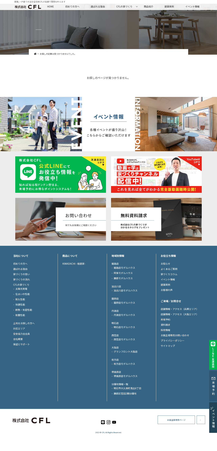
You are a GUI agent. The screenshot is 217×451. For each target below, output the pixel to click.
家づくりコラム (169, 274)
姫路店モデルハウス (124, 267)
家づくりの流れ (21, 279)
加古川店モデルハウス (125, 290)
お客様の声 (167, 290)
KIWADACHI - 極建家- (73, 263)
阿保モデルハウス (123, 273)
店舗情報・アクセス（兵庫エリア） (180, 309)
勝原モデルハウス (123, 278)
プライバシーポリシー (172, 340)
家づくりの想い (21, 274)
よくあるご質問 (169, 269)
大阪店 (115, 347)
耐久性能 (20, 299)
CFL (103, 432)
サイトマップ (168, 345)
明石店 (115, 323)
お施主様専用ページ (176, 419)
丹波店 (115, 310)
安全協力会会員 (21, 333)
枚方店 (115, 359)
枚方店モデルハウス (124, 363)
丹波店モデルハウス (124, 315)
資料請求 (165, 324)
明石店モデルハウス (124, 327)
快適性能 (20, 304)
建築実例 (169, 6)
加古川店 (116, 286)
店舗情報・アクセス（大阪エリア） (180, 314)
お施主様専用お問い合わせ (175, 335)
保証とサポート (21, 344)
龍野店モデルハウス (124, 302)
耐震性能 (20, 315)
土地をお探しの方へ (24, 323)
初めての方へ (72, 6)
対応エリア (19, 328)
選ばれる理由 (98, 6)
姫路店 (115, 263)
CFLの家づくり (124, 6)
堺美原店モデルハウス (125, 376)
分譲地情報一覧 (120, 384)
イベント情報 (192, 6)
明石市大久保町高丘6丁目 (127, 388)
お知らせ (165, 263)
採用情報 (165, 330)
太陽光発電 (21, 288)
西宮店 (115, 335)
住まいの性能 (22, 294)
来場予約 (165, 319)
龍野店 (115, 298)
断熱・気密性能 (23, 309)
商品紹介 (148, 6)
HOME (50, 6)
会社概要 (18, 339)
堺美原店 (116, 372)
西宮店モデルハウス (124, 339)
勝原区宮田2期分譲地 (125, 393)
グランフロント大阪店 (125, 351)
